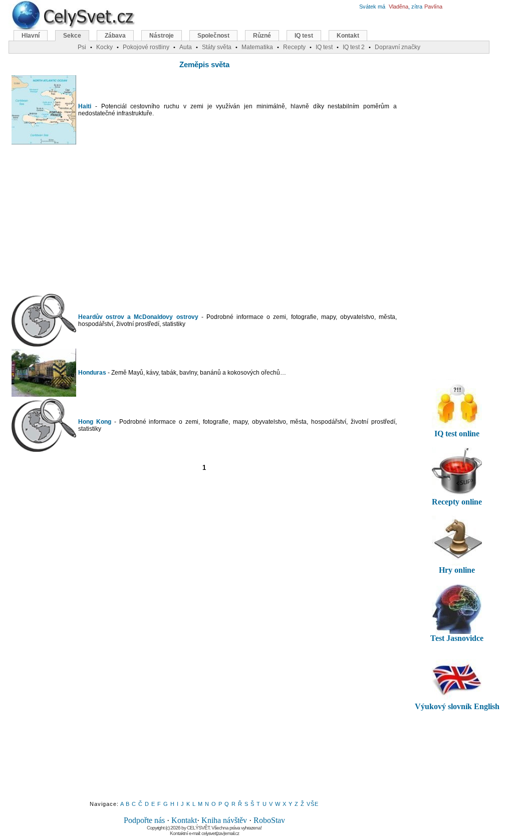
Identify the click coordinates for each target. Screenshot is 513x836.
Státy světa (216, 47)
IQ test (304, 35)
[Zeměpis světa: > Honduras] (44, 394)
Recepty (294, 47)
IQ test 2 (354, 47)
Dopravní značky (397, 47)
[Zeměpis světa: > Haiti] (44, 142)
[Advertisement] (204, 219)
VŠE (313, 804)
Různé (262, 35)
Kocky (104, 47)
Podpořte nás (144, 820)
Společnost (213, 35)
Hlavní (31, 35)
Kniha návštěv (224, 820)
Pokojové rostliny (146, 47)
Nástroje (161, 35)
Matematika (257, 47)
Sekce (72, 35)
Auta (185, 47)
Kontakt (184, 820)
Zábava (115, 35)
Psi (82, 47)
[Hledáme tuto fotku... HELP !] (44, 344)
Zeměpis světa (204, 64)
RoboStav (269, 820)
